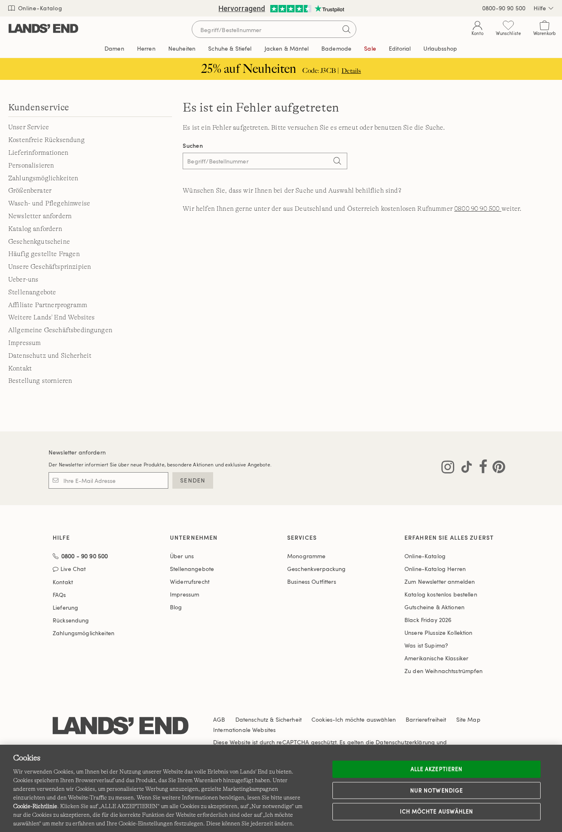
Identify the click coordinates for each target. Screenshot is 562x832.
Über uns (182, 556)
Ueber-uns (23, 279)
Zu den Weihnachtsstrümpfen (443, 671)
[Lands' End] (43, 29)
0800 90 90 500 (477, 208)
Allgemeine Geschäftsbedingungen (60, 330)
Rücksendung (71, 620)
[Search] (337, 162)
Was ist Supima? (426, 645)
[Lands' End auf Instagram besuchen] (447, 468)
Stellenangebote (32, 292)
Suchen (193, 145)
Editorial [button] (400, 48)
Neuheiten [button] (181, 48)
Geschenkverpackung (316, 569)
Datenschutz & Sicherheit (268, 719)
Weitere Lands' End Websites (51, 317)
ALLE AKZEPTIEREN (436, 769)
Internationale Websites (244, 730)
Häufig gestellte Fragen (44, 254)
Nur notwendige (436, 790)
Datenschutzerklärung (405, 742)
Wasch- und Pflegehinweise (49, 203)
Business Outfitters (311, 581)
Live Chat (73, 569)
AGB (219, 719)
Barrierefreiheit (426, 719)
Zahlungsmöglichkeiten (43, 178)
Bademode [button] (336, 48)
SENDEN (192, 480)
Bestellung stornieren (40, 381)
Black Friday (427, 620)
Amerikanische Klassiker (436, 658)
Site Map (468, 719)
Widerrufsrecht (189, 581)
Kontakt (20, 368)
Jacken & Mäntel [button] (287, 48)
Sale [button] (370, 48)
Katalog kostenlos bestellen (440, 594)
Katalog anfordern (35, 229)
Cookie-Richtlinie (35, 806)
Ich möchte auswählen (436, 811)
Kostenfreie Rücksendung (46, 140)
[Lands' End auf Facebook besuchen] (481, 468)
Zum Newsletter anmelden (439, 581)
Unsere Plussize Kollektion (438, 632)
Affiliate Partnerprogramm (47, 305)
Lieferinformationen (38, 152)
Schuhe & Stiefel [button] (229, 48)
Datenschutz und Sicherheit (49, 355)
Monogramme (306, 556)
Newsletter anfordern (40, 216)
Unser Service (28, 127)
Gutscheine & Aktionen (434, 607)
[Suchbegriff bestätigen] (346, 29)
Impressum (24, 343)
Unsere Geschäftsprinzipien (49, 266)
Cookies (321, 719)
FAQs (59, 595)
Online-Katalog (39, 8)
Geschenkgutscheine (39, 241)
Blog (176, 607)
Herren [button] (146, 48)
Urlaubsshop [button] (440, 48)
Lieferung (65, 607)
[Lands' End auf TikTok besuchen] (464, 468)
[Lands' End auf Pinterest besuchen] (496, 468)
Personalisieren (31, 165)
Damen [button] (114, 48)
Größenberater (29, 190)
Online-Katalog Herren (435, 569)
